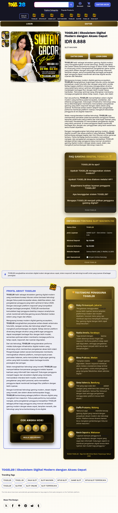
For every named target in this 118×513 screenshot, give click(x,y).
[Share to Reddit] (32, 506)
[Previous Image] (12, 57)
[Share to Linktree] (19, 506)
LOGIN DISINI (101, 56)
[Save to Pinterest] (25, 506)
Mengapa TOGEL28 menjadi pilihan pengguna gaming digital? (90, 201)
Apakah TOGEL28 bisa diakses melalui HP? (90, 179)
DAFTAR (88, 24)
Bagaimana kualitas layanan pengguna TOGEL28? (90, 187)
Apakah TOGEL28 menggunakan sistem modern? (90, 172)
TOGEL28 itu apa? (90, 164)
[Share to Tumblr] (38, 506)
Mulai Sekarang (32, 437)
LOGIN (29, 24)
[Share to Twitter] (6, 506)
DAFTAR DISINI (77, 56)
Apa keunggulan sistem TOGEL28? (90, 194)
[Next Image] (59, 57)
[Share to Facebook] (12, 506)
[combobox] (51, 4)
